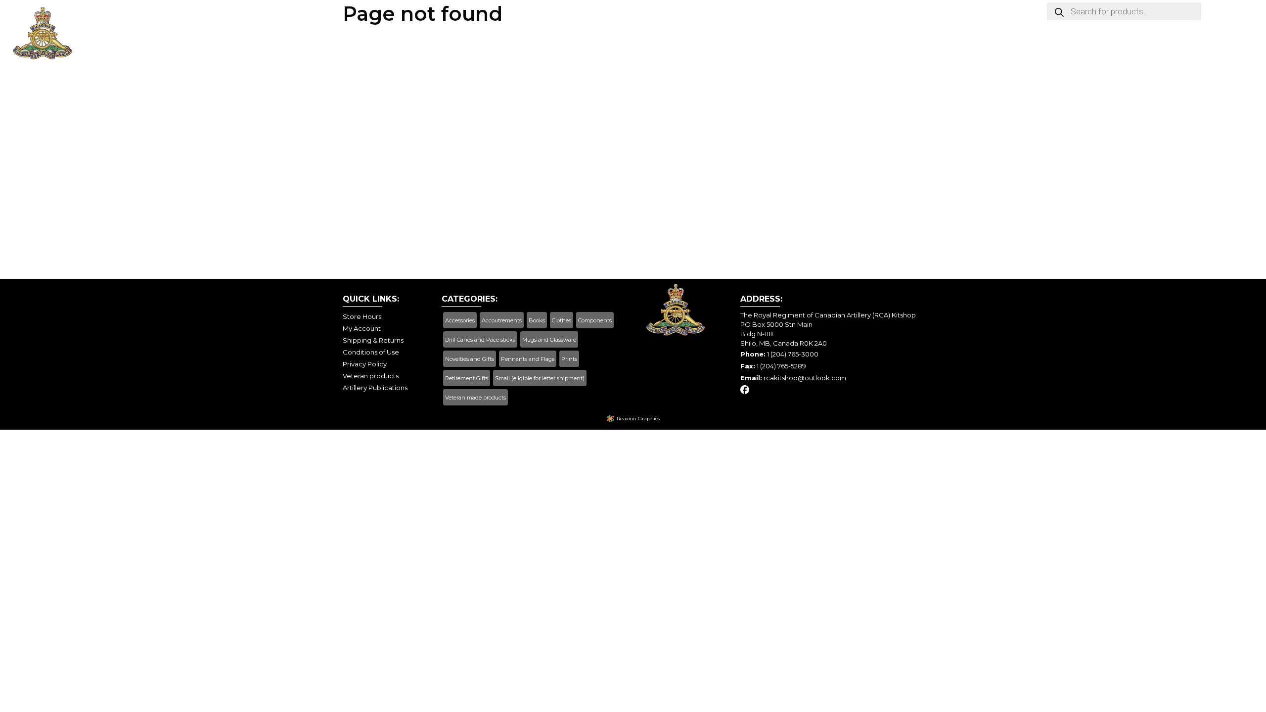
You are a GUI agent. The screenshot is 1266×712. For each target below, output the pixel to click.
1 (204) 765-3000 (792, 354)
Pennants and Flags (527, 359)
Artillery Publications (375, 388)
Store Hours (1059, 39)
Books (537, 320)
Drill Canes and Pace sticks (480, 339)
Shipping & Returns (1140, 39)
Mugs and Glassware (549, 339)
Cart (320, 39)
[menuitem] (242, 41)
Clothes (561, 320)
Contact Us (1220, 39)
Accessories (460, 320)
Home (241, 39)
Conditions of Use (371, 352)
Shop (281, 39)
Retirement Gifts (466, 378)
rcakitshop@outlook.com (805, 378)
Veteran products (371, 376)
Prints (569, 359)
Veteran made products (475, 397)
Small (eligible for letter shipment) (540, 378)
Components (595, 320)
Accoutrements (502, 320)
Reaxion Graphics (638, 418)
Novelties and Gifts (469, 359)
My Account (373, 39)
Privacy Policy (365, 364)
